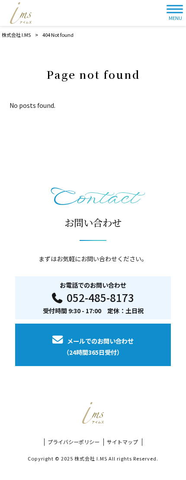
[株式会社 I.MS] (20, 13)
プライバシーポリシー (73, 441)
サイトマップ (122, 441)
